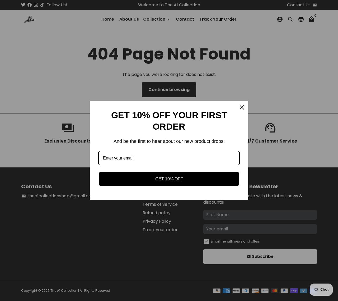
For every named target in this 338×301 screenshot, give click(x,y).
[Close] (242, 107)
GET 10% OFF (169, 179)
